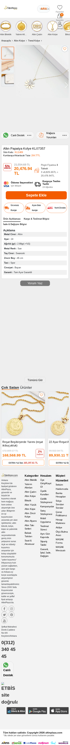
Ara (44, 8)
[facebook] (4, 609)
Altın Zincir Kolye (30, 515)
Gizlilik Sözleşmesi (46, 500)
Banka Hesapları (61, 495)
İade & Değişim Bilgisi (15, 224)
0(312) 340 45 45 (8, 649)
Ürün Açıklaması (12, 219)
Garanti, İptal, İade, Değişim (45, 552)
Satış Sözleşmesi (46, 512)
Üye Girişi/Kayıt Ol (45, 483)
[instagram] (11, 609)
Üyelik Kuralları (44, 493)
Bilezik (28, 500)
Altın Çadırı (30, 491)
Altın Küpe (30, 509)
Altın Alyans (31, 520)
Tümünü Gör (35, 380)
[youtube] (4, 621)
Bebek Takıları (28, 535)
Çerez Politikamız (61, 514)
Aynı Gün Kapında (45, 535)
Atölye (59, 527)
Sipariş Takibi (43, 543)
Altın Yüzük (30, 504)
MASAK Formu (60, 541)
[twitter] (4, 615)
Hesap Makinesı (60, 521)
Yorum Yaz (35, 283)
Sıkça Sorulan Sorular (60, 504)
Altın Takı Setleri (29, 527)
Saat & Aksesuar (29, 542)
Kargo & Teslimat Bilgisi (36, 219)
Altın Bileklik (31, 480)
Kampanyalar (46, 506)
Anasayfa (6, 40)
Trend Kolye (34, 40)
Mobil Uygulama (45, 520)
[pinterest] (11, 615)
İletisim (59, 484)
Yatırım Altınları (28, 486)
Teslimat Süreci (44, 528)
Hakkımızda (62, 489)
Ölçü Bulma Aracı (62, 533)
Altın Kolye (19, 40)
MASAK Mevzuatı (60, 549)
